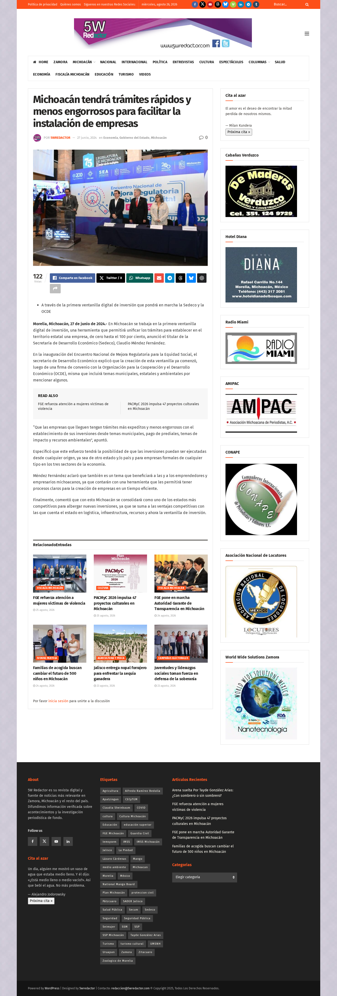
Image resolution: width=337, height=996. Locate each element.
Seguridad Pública (137, 918)
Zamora (60, 62)
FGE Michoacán (113, 833)
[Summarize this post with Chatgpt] (201, 278)
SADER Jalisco (133, 901)
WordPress (52, 988)
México (125, 875)
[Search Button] (306, 4)
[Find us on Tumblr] (256, 4)
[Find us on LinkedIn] (241, 4)
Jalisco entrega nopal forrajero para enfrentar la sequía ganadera (120, 673)
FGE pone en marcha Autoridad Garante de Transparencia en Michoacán (179, 603)
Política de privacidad (42, 4)
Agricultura (110, 791)
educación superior (137, 824)
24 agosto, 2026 (166, 615)
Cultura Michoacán (132, 816)
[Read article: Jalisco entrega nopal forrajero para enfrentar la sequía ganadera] (120, 644)
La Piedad (126, 850)
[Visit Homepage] (163, 33)
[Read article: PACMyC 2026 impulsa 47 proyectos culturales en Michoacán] (120, 574)
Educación (104, 74)
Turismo (126, 74)
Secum (133, 909)
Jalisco (107, 850)
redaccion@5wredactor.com (130, 988)
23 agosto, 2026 (105, 685)
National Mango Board (119, 884)
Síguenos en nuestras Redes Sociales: (109, 4)
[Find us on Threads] (218, 4)
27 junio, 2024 (87, 137)
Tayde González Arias (146, 935)
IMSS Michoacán (148, 841)
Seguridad (110, 918)
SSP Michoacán (113, 935)
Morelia (108, 875)
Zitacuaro (145, 952)
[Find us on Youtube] (210, 4)
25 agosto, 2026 (45, 610)
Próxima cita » (238, 132)
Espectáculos (231, 62)
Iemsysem (109, 841)
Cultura (206, 62)
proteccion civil (142, 892)
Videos (145, 74)
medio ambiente (114, 867)
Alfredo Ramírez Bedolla (142, 791)
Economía (41, 74)
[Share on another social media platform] (55, 288)
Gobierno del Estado (134, 137)
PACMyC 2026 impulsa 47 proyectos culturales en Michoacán (115, 603)
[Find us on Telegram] (248, 4)
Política (160, 62)
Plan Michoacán (114, 892)
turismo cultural (132, 943)
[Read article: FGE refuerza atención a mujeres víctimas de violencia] (59, 574)
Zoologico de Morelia (118, 960)
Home (43, 62)
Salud (280, 62)
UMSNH (155, 943)
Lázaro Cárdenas (114, 858)
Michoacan (140, 867)
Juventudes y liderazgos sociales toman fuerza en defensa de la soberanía (176, 673)
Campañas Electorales (173, 658)
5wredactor (60, 137)
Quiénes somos (70, 4)
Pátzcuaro (109, 901)
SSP (137, 926)
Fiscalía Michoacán (72, 74)
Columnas (257, 62)
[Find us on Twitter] (202, 4)
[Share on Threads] (180, 278)
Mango (137, 858)
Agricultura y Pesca (111, 658)
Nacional (108, 62)
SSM (125, 926)
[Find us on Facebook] (195, 4)
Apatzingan (111, 799)
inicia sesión (58, 701)
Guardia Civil (140, 833)
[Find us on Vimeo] (233, 4)
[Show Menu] (307, 33)
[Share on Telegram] (169, 278)
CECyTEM (131, 799)
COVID (141, 807)
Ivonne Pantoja (47, 658)
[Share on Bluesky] (191, 278)
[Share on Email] (159, 278)
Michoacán (82, 62)
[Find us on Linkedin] (68, 841)
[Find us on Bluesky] (225, 4)
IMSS (126, 841)
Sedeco (150, 909)
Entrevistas (183, 62)
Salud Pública (112, 909)
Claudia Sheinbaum (116, 807)
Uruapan (109, 952)
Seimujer (109, 926)
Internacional (134, 62)
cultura (108, 816)
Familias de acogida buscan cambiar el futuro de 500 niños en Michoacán (57, 673)
